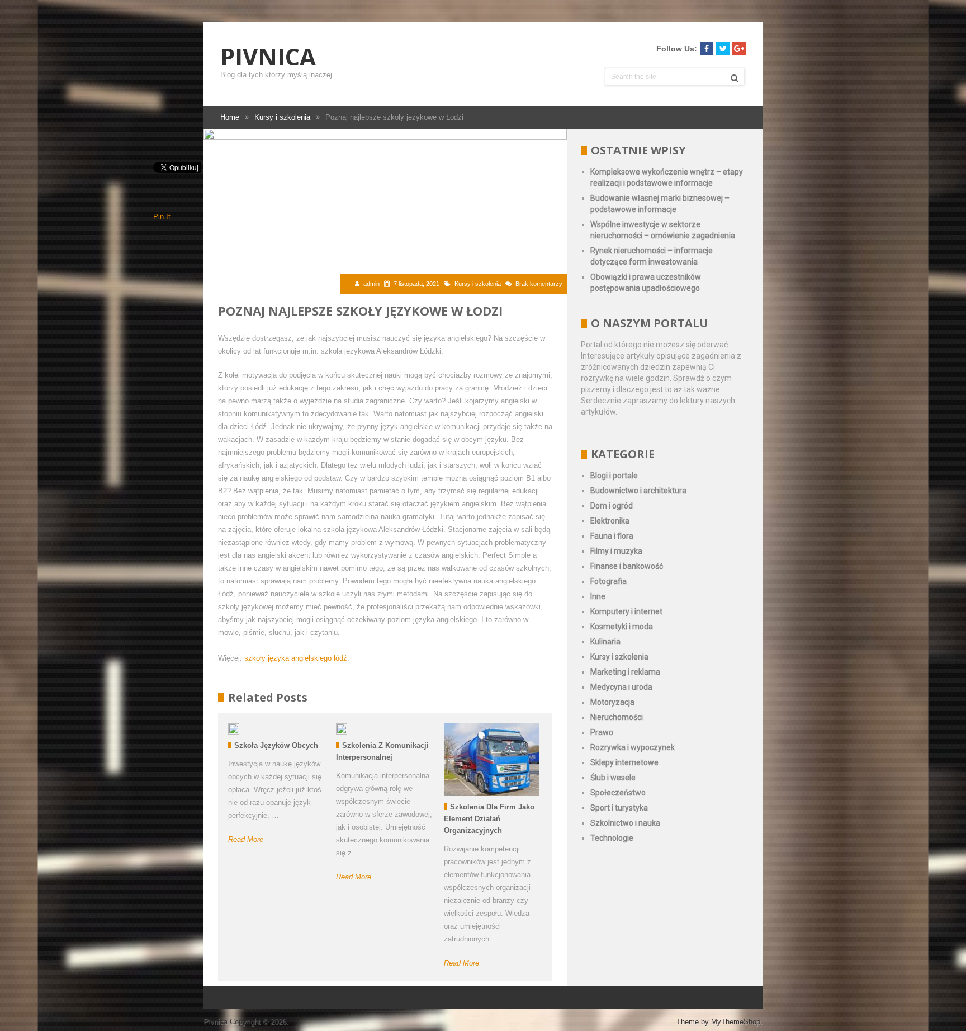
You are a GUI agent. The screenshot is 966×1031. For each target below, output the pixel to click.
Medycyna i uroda (621, 686)
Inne (597, 596)
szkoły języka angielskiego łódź (295, 658)
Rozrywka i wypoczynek (632, 747)
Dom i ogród (611, 505)
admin (371, 283)
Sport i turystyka (619, 807)
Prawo (601, 732)
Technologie (611, 838)
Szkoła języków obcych (276, 745)
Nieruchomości (616, 717)
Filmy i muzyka (616, 551)
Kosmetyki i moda (621, 626)
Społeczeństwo (618, 792)
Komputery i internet (626, 611)
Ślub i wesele (613, 777)
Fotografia (608, 581)
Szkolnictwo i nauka (625, 822)
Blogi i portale (614, 475)
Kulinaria (605, 641)
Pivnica (268, 56)
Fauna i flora (611, 535)
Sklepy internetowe (624, 762)
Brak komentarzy (538, 283)
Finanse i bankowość (626, 566)
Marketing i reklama (625, 671)
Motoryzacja (612, 702)
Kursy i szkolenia (477, 283)
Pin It (162, 217)
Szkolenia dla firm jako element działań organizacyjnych (489, 819)
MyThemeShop (735, 1022)
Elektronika (609, 520)
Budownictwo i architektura (638, 490)
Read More (245, 839)
